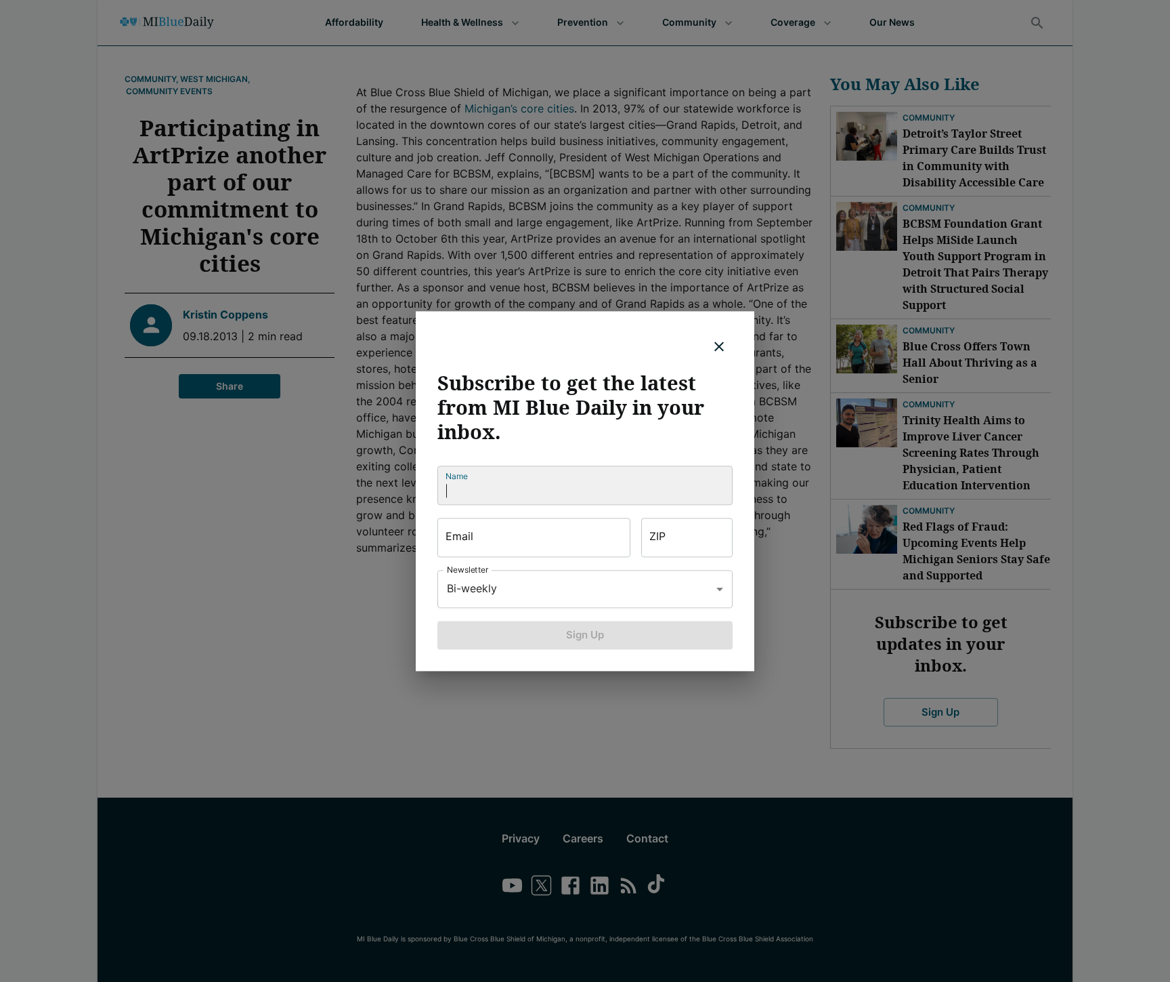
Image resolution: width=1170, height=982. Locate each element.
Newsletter (468, 570)
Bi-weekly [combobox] (472, 588)
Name (457, 476)
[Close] (719, 346)
